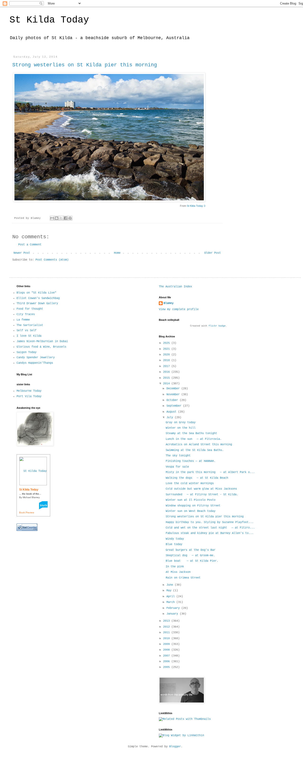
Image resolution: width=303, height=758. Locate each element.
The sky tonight (178, 455)
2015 (167, 378)
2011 (167, 632)
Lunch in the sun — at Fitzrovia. (194, 439)
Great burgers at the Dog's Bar (190, 550)
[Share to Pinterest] (70, 218)
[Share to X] (61, 218)
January (173, 614)
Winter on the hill (181, 428)
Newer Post (21, 253)
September (174, 406)
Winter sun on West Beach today (190, 511)
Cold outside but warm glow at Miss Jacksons (201, 489)
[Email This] (52, 218)
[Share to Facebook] (65, 218)
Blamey (169, 303)
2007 (167, 655)
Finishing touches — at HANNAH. (190, 461)
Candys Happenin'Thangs (35, 363)
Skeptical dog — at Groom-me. (190, 555)
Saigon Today (26, 352)
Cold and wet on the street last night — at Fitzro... (210, 527)
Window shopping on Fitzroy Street (193, 505)
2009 (167, 644)
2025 (167, 343)
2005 (167, 667)
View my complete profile (179, 309)
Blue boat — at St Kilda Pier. (192, 561)
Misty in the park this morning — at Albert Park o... (210, 472)
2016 (167, 372)
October (173, 400)
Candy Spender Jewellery (36, 357)
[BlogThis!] (56, 218)
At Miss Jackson (178, 572)
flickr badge (217, 326)
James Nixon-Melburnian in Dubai (42, 341)
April (171, 596)
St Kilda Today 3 (196, 205)
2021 (167, 349)
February (173, 608)
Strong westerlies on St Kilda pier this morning (84, 65)
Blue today (174, 544)
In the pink (175, 566)
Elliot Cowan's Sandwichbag (38, 298)
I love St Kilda (29, 336)
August (172, 411)
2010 (167, 638)
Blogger (175, 746)
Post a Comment (29, 244)
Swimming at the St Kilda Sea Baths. (195, 450)
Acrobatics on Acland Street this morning (199, 444)
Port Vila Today (29, 396)
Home (117, 253)
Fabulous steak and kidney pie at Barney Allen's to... (210, 533)
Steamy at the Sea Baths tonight (191, 433)
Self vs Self (26, 330)
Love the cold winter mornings (190, 483)
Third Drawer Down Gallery (37, 303)
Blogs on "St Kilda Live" (36, 292)
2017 (167, 366)
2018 (167, 360)
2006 (167, 661)
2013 (167, 621)
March (171, 602)
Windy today (175, 539)
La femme (23, 320)
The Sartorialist (30, 325)
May (169, 590)
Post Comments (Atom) (52, 260)
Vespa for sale (177, 467)
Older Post (212, 253)
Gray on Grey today (181, 422)
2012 (167, 627)
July (170, 417)
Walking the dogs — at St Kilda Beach (197, 478)
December (173, 388)
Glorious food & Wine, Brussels (41, 347)
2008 (167, 650)
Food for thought (30, 309)
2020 (167, 354)
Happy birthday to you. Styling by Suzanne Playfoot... (210, 522)
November (173, 394)
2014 (167, 383)
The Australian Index (175, 286)
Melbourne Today (29, 391)
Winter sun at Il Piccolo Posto (190, 500)
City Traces (26, 314)
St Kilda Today (49, 20)
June (170, 585)
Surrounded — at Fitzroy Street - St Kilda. (202, 494)
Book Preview (26, 512)
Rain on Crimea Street (183, 577)
